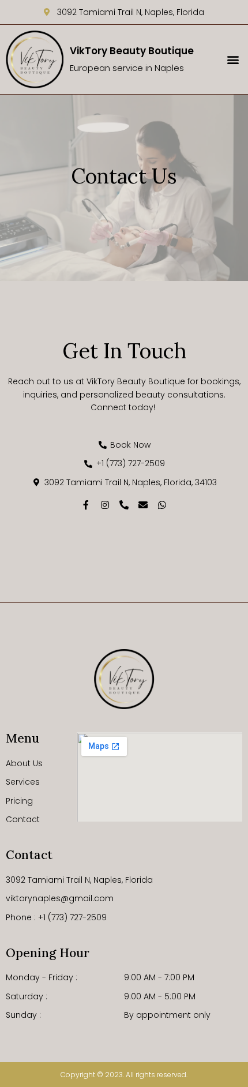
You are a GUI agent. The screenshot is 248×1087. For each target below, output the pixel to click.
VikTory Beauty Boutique (132, 51)
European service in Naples (127, 68)
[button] (232, 59)
